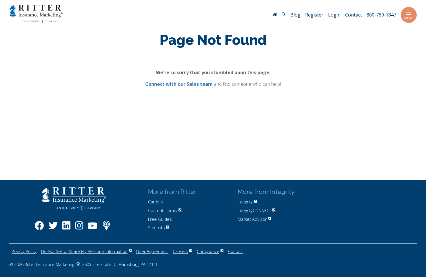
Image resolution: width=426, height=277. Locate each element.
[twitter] (53, 228)
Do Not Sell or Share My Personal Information (84, 251)
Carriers (155, 202)
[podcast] (106, 228)
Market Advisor (252, 219)
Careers (180, 251)
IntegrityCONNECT (254, 210)
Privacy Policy (24, 251)
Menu (409, 18)
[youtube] (92, 228)
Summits (156, 227)
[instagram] (79, 228)
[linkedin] (66, 228)
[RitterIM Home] (274, 15)
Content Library (162, 210)
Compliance (208, 251)
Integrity (245, 202)
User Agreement (152, 251)
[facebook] (39, 228)
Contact (235, 251)
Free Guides (160, 219)
